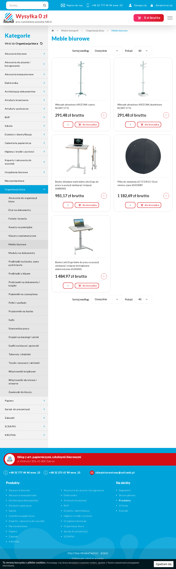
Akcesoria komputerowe (19, 74)
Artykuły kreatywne (17, 100)
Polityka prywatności (83, 553)
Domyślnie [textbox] (101, 50)
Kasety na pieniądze (20, 227)
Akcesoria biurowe (16, 53)
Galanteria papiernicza (18, 143)
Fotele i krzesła (18, 218)
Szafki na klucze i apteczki (24, 345)
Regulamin (125, 490)
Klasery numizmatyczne (22, 235)
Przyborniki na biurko (21, 311)
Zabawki (10, 417)
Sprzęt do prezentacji (17, 409)
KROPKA (10, 434)
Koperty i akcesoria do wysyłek (18, 162)
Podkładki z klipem (19, 273)
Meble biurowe (17, 244)
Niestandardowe (14, 180)
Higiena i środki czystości (19, 151)
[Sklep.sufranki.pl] (8, 18)
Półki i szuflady (17, 302)
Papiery (9, 400)
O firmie (123, 505)
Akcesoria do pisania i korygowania (17, 64)
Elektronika (11, 82)
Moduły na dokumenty (22, 252)
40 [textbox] (139, 50)
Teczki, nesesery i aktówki (24, 362)
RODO (104, 553)
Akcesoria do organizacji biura (23, 199)
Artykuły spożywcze (17, 108)
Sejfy (12, 319)
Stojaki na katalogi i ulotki (24, 337)
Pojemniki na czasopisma (23, 294)
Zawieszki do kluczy (20, 392)
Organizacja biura (15, 189)
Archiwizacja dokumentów (20, 91)
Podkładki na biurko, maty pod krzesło (24, 263)
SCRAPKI (10, 426)
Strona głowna (127, 495)
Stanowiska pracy (19, 328)
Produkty (125, 500)
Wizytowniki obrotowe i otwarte (22, 382)
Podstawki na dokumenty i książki (24, 284)
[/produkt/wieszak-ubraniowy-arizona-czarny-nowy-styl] (81, 94)
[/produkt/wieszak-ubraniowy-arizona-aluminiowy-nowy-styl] (143, 94)
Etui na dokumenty (20, 210)
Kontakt (123, 510)
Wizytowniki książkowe (22, 371)
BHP (7, 117)
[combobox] (106, 50)
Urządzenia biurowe (16, 172)
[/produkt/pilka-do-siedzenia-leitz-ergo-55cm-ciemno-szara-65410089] (143, 173)
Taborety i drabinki (20, 354)
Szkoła (9, 125)
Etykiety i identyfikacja (18, 134)
